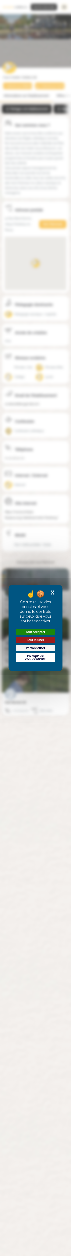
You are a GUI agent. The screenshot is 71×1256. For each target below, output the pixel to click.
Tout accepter (35, 632)
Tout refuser (35, 640)
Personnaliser (35, 648)
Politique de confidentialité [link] (35, 657)
